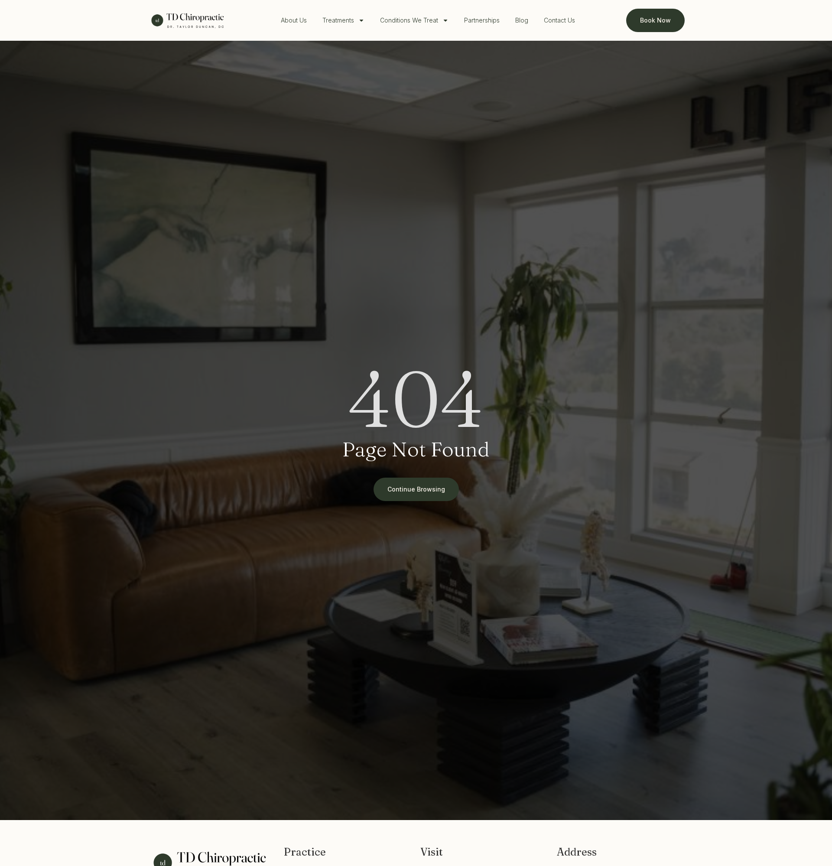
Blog (521, 20)
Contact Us (559, 20)
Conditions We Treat (409, 20)
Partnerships (482, 20)
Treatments (338, 20)
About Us (294, 20)
